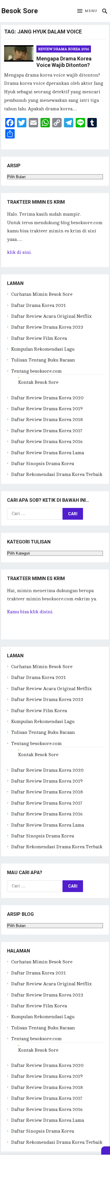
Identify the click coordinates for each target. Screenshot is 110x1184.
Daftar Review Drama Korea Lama (47, 452)
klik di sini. (19, 252)
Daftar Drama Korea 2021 (38, 305)
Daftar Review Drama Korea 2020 (47, 398)
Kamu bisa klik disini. (30, 611)
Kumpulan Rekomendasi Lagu (43, 349)
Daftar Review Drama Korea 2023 (47, 327)
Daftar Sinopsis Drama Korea (42, 463)
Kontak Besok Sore (38, 382)
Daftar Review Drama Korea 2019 (47, 408)
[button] (87, 11)
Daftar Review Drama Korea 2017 (46, 430)
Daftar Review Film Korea (39, 338)
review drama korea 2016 (63, 49)
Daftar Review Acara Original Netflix (51, 316)
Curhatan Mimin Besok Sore (41, 294)
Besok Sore (19, 11)
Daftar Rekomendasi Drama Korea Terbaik (56, 474)
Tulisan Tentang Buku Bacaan (43, 360)
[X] (105, 1150)
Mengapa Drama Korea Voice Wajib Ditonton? (64, 61)
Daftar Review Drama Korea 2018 (47, 419)
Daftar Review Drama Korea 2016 (47, 441)
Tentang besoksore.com (36, 371)
